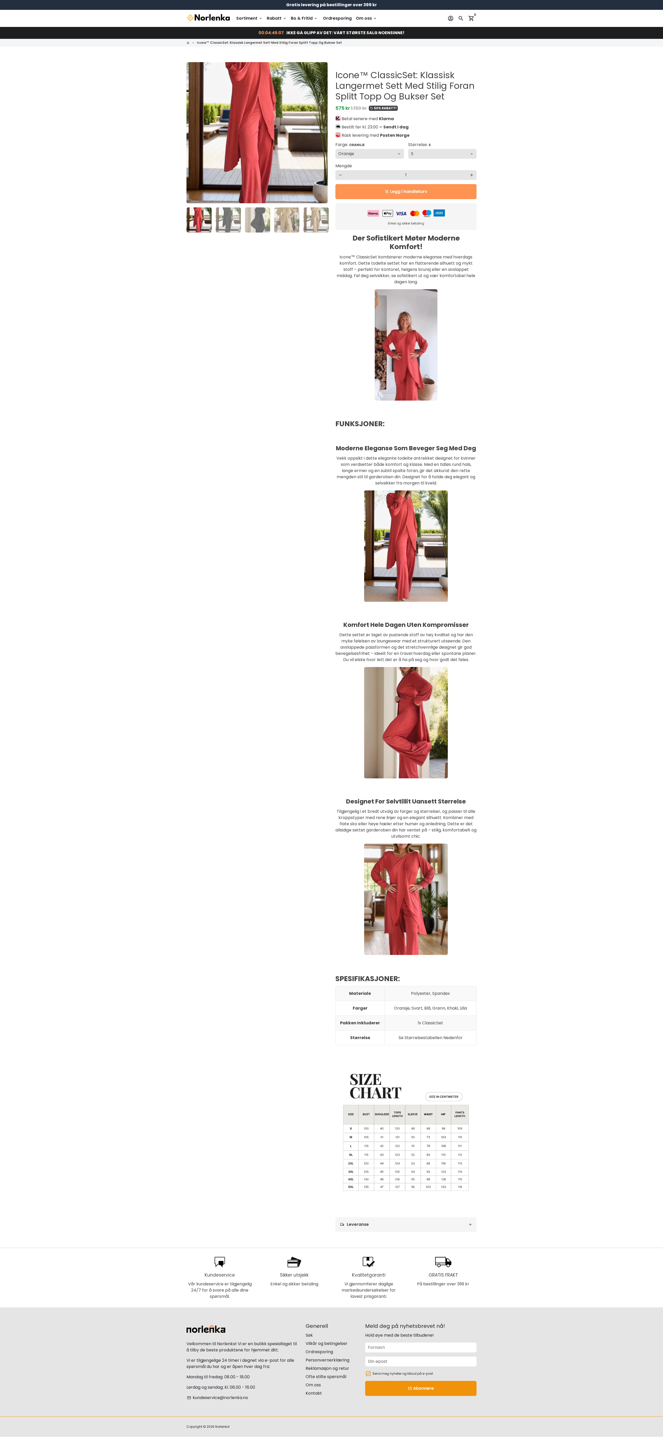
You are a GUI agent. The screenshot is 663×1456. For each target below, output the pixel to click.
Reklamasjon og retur (327, 1368)
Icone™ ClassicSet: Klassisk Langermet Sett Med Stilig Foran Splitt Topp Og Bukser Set (269, 42)
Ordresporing (337, 18)
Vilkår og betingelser (327, 1343)
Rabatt (277, 18)
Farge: (350, 145)
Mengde (343, 166)
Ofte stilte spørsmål (326, 1377)
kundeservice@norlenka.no (217, 1398)
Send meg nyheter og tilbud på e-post (402, 1373)
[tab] (406, 1224)
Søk (309, 1335)
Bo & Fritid (304, 18)
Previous (193, 133)
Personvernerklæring (327, 1360)
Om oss (366, 18)
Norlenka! (222, 1426)
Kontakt (314, 1393)
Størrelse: (419, 145)
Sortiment (249, 18)
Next (321, 133)
